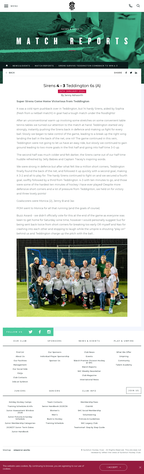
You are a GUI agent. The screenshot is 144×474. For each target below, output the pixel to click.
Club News (89, 352)
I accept (112, 467)
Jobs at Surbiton (20, 382)
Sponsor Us (54, 361)
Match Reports (44, 66)
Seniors (54, 391)
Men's (55, 415)
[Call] (130, 5)
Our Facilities (20, 361)
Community (124, 361)
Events (89, 356)
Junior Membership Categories (20, 423)
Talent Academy (124, 365)
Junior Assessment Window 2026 (20, 411)
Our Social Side (20, 369)
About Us (20, 356)
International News (89, 380)
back (12, 73)
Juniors (20, 391)
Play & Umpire (124, 341)
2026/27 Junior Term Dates (20, 427)
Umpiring (124, 356)
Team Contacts (54, 402)
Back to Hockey (54, 419)
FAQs (20, 373)
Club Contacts (20, 377)
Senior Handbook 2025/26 (55, 406)
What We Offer (123, 352)
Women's (54, 410)
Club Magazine (89, 375)
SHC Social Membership (89, 410)
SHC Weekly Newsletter (89, 371)
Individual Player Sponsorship (54, 356)
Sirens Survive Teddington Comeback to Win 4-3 (88, 66)
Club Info (89, 391)
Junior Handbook (20, 432)
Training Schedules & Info (20, 406)
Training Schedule (55, 423)
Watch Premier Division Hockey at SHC (89, 362)
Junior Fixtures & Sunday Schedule (20, 418)
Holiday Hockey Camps (20, 402)
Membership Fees (89, 402)
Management (20, 365)
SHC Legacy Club (89, 423)
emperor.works (22, 450)
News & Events (21, 66)
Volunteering (89, 415)
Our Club (20, 341)
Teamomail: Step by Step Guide (89, 427)
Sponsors (55, 341)
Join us (134, 390)
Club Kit (89, 406)
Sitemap (7, 450)
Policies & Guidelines (89, 419)
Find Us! (20, 352)
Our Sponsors (54, 352)
